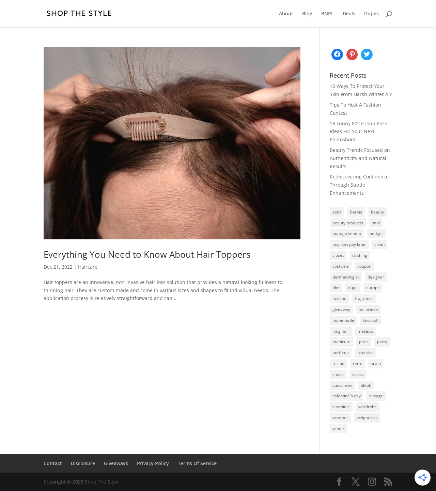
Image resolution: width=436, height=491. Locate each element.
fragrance (364, 298)
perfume (340, 352)
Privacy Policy (153, 463)
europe (373, 287)
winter (338, 428)
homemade (343, 320)
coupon (364, 266)
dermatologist (345, 277)
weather (340, 418)
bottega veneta (346, 233)
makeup (365, 331)
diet (336, 287)
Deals (349, 14)
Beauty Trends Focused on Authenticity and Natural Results (360, 158)
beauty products (347, 223)
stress (358, 374)
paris (364, 342)
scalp (376, 363)
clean (379, 244)
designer (376, 277)
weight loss (367, 418)
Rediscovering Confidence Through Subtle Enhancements (359, 184)
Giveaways (116, 463)
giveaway (341, 309)
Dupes (371, 14)
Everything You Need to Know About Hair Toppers (147, 254)
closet (338, 255)
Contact (53, 463)
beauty (377, 212)
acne (337, 212)
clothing (359, 255)
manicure (341, 342)
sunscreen (342, 385)
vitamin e (341, 407)
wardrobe (367, 407)
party (382, 342)
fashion (339, 298)
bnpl (376, 223)
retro (357, 363)
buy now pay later (349, 244)
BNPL (327, 14)
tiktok (366, 385)
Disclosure (83, 463)
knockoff (371, 320)
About (286, 14)
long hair (340, 331)
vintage (376, 396)
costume (340, 266)
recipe (338, 363)
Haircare (87, 267)
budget (376, 233)
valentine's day (346, 396)
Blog (307, 14)
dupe (353, 287)
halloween (368, 309)
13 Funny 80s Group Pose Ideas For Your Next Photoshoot (358, 131)
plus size (365, 352)
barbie (356, 212)
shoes (338, 374)
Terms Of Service (197, 463)
